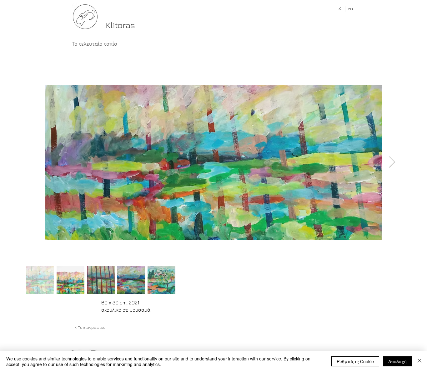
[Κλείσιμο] (419, 361)
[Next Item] (392, 162)
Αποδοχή (397, 361)
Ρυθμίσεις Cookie (355, 361)
